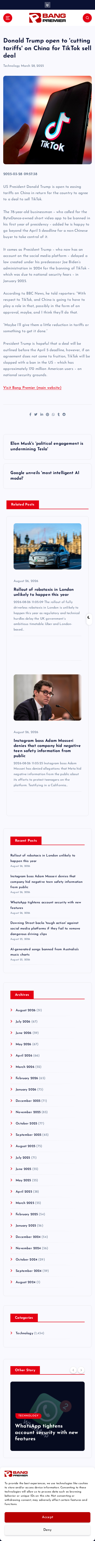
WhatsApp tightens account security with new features (46, 1433)
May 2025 (23, 1180)
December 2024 (28, 1237)
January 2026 (26, 1089)
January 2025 (26, 1225)
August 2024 (26, 1282)
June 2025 (23, 1169)
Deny (47, 1530)
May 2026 (23, 1044)
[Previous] (73, 1370)
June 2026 (23, 1033)
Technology (11, 66)
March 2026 (25, 1067)
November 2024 (28, 1248)
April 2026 (24, 1055)
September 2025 (28, 1135)
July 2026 (23, 1021)
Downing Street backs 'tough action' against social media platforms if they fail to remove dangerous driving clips (45, 928)
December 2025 (28, 1101)
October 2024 (26, 1259)
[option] (47, 1416)
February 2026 (27, 1078)
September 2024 (29, 1271)
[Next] (81, 1370)
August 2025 (25, 1146)
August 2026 (26, 1010)
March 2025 (25, 1203)
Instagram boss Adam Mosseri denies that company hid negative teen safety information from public (46, 882)
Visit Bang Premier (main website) (32, 388)
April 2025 (24, 1192)
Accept (47, 1517)
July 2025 (23, 1158)
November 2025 (28, 1112)
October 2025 (26, 1123)
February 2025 (27, 1214)
